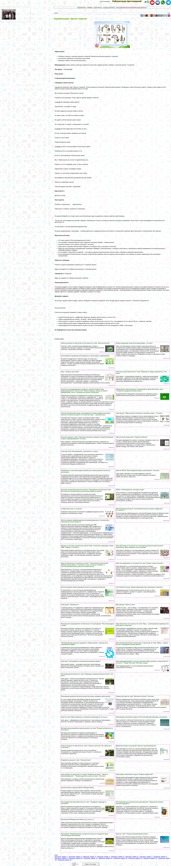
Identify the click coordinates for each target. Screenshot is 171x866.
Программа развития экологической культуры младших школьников (85, 696)
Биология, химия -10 (75, 858)
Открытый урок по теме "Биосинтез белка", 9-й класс (135, 696)
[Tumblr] (159, 15)
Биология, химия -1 (61, 856)
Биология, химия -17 (65, 860)
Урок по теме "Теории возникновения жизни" (132, 834)
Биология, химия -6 (131, 856)
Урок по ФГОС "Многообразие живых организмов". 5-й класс (137, 470)
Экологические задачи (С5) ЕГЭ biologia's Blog (77, 787)
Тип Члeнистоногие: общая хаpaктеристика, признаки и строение (139, 587)
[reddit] (154, 15)
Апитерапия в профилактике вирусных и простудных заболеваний (85, 356)
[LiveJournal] (157, 15)
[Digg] (152, 15)
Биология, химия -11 (90, 858)
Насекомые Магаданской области (73, 819)
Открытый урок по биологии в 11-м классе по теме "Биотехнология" (85, 343)
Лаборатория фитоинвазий (128, 1)
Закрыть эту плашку (90, 864)
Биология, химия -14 (135, 858)
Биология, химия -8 (160, 856)
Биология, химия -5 (117, 856)
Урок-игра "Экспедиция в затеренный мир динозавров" (81, 661)
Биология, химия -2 (75, 856)
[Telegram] (166, 15)
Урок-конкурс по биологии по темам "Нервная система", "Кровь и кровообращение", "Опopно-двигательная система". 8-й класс (84, 775)
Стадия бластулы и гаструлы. (71, 509)
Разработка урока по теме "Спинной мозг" (76, 760)
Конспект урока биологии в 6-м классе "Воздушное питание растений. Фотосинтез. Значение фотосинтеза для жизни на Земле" (86, 490)
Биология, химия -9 (61, 858)
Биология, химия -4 (103, 856)
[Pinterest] (169, 15)
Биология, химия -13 (120, 858)
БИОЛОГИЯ (81, 7)
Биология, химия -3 (89, 856)
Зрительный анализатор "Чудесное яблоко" (132, 437)
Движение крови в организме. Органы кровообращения (136, 746)
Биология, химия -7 (146, 856)
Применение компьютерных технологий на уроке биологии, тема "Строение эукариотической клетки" (139, 390)
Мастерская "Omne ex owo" (125, 604)
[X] (147, 15)
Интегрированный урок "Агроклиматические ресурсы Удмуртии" (139, 509)
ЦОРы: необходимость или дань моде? (130, 489)
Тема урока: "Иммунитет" (70, 604)
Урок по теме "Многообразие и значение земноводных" (81, 717)
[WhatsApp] (164, 15)
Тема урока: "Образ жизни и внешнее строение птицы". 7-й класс (139, 413)
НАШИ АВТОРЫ (109, 7)
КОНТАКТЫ (98, 7)
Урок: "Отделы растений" (70, 372)
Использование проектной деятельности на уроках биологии (83, 587)
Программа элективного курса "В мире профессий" (134, 774)
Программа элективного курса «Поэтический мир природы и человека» (141, 717)
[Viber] (161, 15)
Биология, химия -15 (150, 858)
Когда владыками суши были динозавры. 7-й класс (134, 343)
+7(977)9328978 (105, 1)
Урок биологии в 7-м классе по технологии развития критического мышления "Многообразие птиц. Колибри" (139, 546)
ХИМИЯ (89, 7)
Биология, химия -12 (105, 858)
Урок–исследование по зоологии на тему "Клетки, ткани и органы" (140, 563)
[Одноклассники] (144, 15)
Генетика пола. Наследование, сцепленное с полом (79, 451)
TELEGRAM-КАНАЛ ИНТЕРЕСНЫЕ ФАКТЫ (131, 7)
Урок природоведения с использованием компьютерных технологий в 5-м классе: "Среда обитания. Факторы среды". (142, 662)
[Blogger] (149, 15)
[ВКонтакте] (142, 15)
